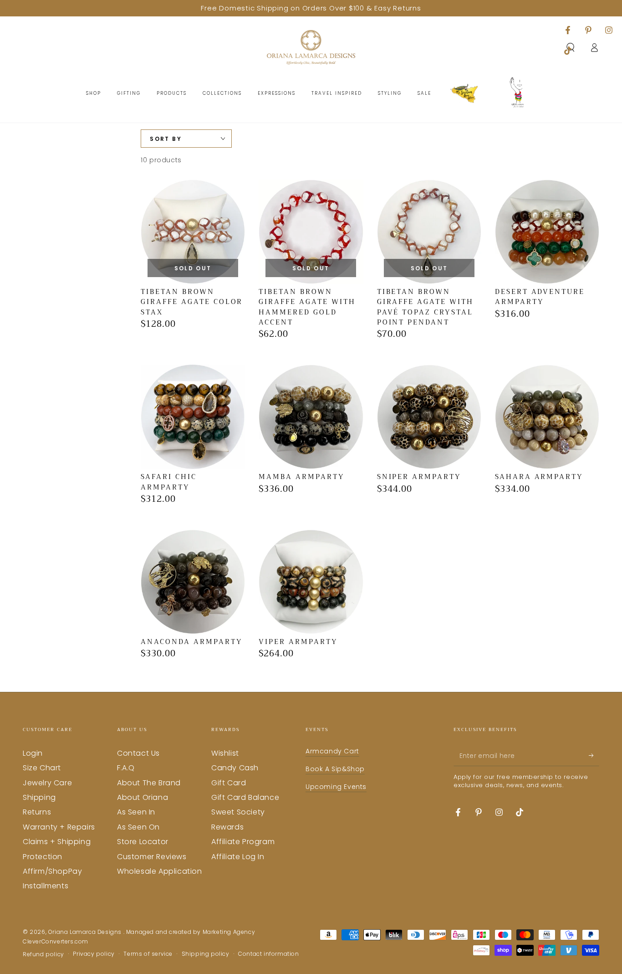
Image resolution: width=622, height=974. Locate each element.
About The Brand (149, 783)
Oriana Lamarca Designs (85, 932)
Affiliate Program (243, 841)
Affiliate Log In (238, 856)
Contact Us (138, 753)
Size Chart (42, 768)
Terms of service (148, 954)
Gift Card (228, 783)
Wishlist (225, 753)
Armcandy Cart (332, 751)
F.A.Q (126, 768)
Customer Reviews (152, 856)
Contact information (268, 954)
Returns (37, 812)
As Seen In (136, 812)
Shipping (39, 797)
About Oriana (142, 797)
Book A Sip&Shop (335, 768)
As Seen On (138, 827)
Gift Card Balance (245, 797)
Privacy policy (93, 954)
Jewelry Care (47, 783)
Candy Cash (235, 768)
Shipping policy (205, 954)
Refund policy (43, 954)
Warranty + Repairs (59, 827)
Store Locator (142, 841)
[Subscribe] (594, 756)
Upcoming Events (336, 786)
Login (33, 753)
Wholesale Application (159, 871)
